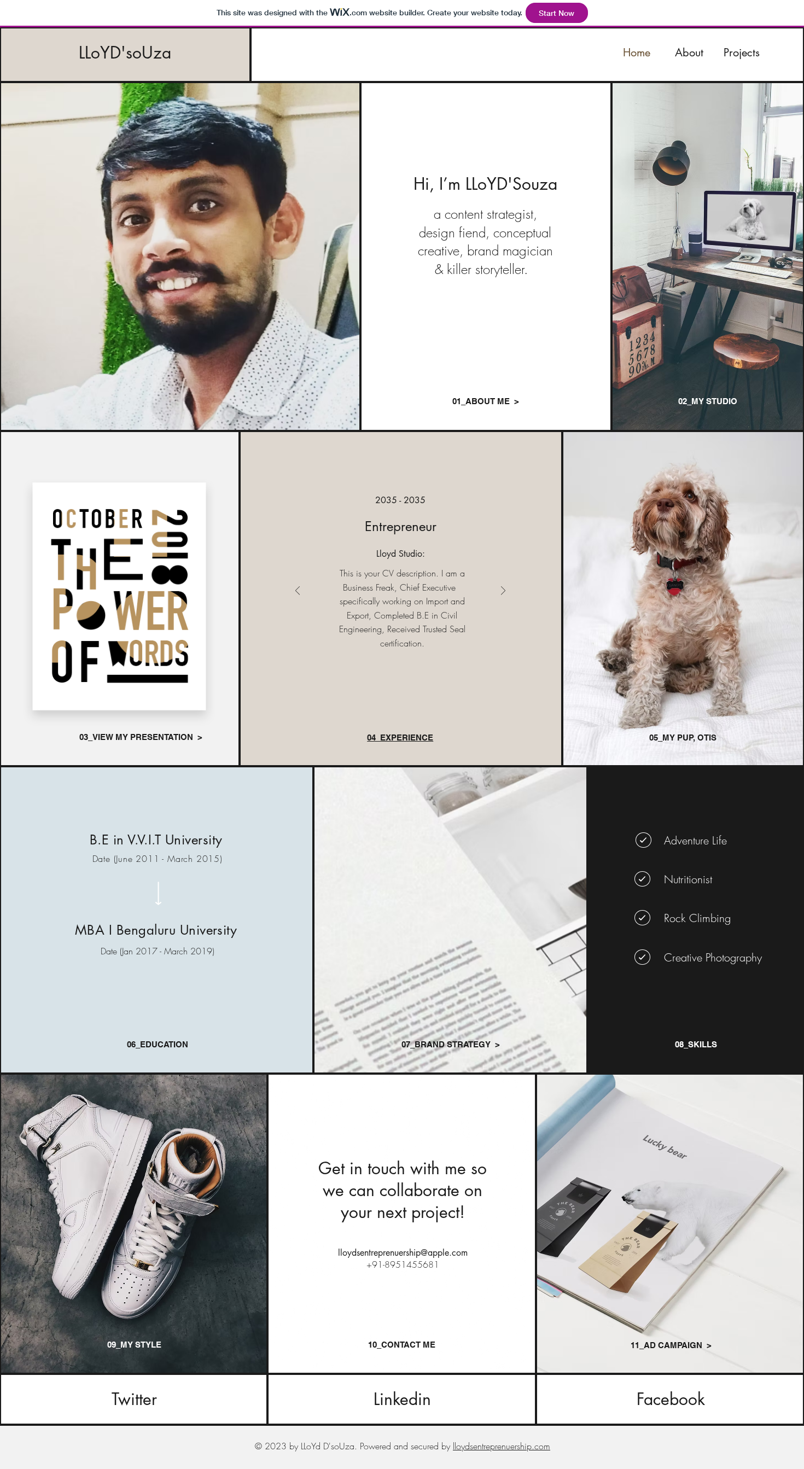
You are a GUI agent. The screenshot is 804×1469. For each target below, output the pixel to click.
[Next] (503, 591)
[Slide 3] (412, 686)
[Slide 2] (400, 686)
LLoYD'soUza (125, 52)
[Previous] (297, 591)
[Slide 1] (388, 686)
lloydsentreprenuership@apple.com (403, 1252)
